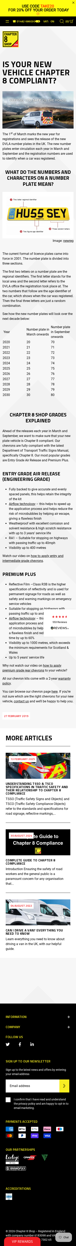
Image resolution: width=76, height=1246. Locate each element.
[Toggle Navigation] (7, 21)
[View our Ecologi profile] (12, 1159)
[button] (60, 623)
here (54, 691)
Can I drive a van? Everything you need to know (34, 932)
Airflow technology (22, 504)
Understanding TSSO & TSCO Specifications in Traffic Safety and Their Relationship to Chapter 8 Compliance (37, 788)
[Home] (10, 38)
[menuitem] (30, 1157)
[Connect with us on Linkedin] (33, 1044)
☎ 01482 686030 (24, 21)
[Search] (62, 21)
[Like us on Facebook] (21, 1044)
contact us (21, 701)
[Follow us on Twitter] (8, 1044)
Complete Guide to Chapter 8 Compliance (30, 862)
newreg (68, 241)
